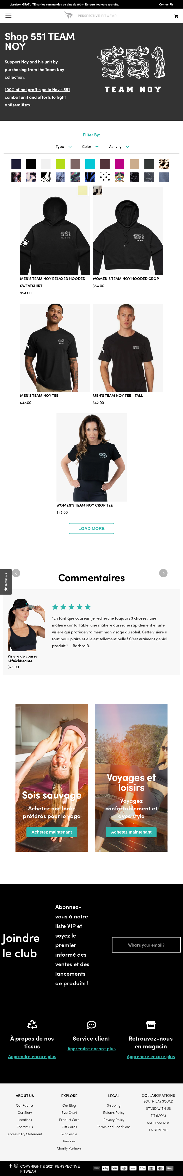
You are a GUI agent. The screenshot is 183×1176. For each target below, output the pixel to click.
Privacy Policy (113, 1119)
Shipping (114, 1105)
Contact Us (166, 4)
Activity (115, 146)
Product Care (69, 1119)
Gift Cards (69, 1126)
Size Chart (69, 1112)
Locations (25, 1119)
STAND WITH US (158, 1108)
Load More (91, 528)
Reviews (69, 1141)
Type (60, 146)
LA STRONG (158, 1129)
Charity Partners (69, 1148)
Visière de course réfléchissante (22, 658)
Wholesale (69, 1133)
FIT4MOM (158, 1115)
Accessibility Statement (24, 1133)
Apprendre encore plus (32, 1056)
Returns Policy (113, 1112)
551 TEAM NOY (158, 1122)
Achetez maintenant (51, 832)
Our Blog (69, 1105)
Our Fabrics (25, 1105)
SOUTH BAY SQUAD (158, 1101)
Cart (176, 16)
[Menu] (8, 16)
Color (86, 146)
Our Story (25, 1112)
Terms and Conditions (113, 1126)
